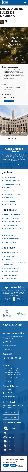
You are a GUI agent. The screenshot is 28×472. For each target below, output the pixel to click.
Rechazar (13, 465)
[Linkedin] (19, 358)
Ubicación (7, 94)
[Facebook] (4, 358)
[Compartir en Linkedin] (15, 138)
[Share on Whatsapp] (18, 138)
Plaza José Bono (9, 97)
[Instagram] (8, 358)
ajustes (13, 462)
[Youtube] (16, 358)
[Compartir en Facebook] (9, 138)
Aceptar (6, 465)
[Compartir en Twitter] (12, 138)
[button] (20, 2)
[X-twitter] (12, 358)
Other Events (8, 101)
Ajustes (20, 465)
